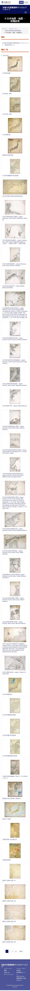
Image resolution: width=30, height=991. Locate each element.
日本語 (21, 2)
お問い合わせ (20, 976)
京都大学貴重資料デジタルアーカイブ (15, 8)
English (26, 2)
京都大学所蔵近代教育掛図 (13, 30)
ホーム (4, 28)
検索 (5, 970)
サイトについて (8, 974)
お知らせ (6, 972)
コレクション (13, 28)
